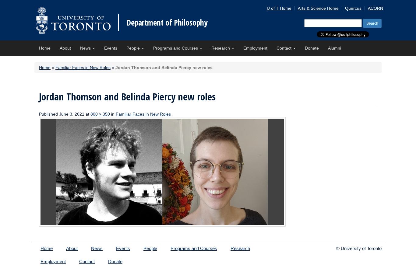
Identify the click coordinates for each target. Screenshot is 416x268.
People (133, 48)
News (86, 48)
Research (221, 48)
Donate (312, 48)
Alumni (334, 48)
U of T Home (279, 8)
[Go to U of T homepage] (73, 20)
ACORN (375, 8)
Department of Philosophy (167, 22)
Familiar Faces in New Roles (83, 67)
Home (45, 48)
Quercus (353, 8)
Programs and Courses (176, 48)
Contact (285, 48)
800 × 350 (100, 114)
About (65, 48)
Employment (255, 48)
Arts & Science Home (318, 8)
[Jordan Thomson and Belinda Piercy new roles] (162, 171)
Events (110, 48)
